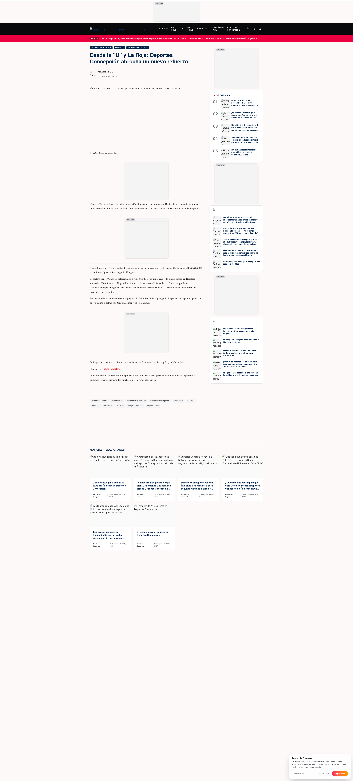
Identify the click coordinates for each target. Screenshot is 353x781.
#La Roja (190, 400)
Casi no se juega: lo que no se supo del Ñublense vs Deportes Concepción (109, 485)
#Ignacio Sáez (153, 406)
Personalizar (299, 773)
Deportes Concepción (101, 48)
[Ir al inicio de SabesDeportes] (122, 29)
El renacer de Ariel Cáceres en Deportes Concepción (153, 533)
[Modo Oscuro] (260, 29)
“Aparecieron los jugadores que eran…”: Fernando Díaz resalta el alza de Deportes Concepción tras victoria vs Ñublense (154, 487)
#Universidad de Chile (136, 400)
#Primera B (178, 400)
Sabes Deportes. (111, 369)
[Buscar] (254, 29)
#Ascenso (95, 406)
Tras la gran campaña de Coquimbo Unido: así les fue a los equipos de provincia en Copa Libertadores (108, 536)
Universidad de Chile (137, 48)
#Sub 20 (120, 406)
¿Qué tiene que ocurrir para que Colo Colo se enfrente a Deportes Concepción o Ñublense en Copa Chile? (242, 487)
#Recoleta (108, 406)
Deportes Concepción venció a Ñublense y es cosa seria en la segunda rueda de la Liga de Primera (197, 487)
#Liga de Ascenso (135, 406)
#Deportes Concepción (159, 400)
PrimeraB (119, 48)
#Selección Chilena (99, 400)
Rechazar (325, 773)
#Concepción (117, 400)
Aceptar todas (340, 773)
